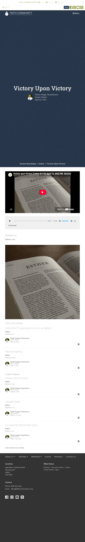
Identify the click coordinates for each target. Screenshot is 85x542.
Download (12, 225)
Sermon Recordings (28, 164)
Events (48, 457)
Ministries (35, 457)
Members (58, 457)
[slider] (29, 221)
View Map (8, 475)
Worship (22, 457)
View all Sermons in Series (14, 448)
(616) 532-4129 (16, 486)
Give (66, 7)
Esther (41, 164)
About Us (9, 457)
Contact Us (71, 457)
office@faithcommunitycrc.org (22, 489)
